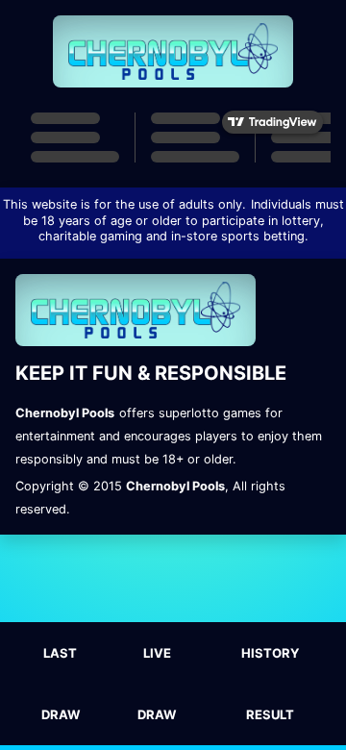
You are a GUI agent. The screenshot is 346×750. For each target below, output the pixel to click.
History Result (270, 683)
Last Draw (60, 683)
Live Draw (156, 683)
